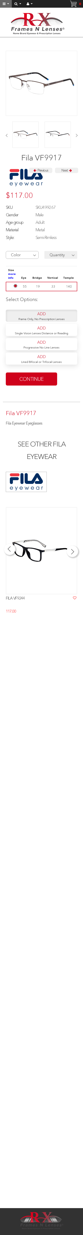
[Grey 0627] (25, 135)
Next (64, 170)
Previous (42, 170)
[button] (22, 255)
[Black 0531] (58, 135)
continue (31, 379)
